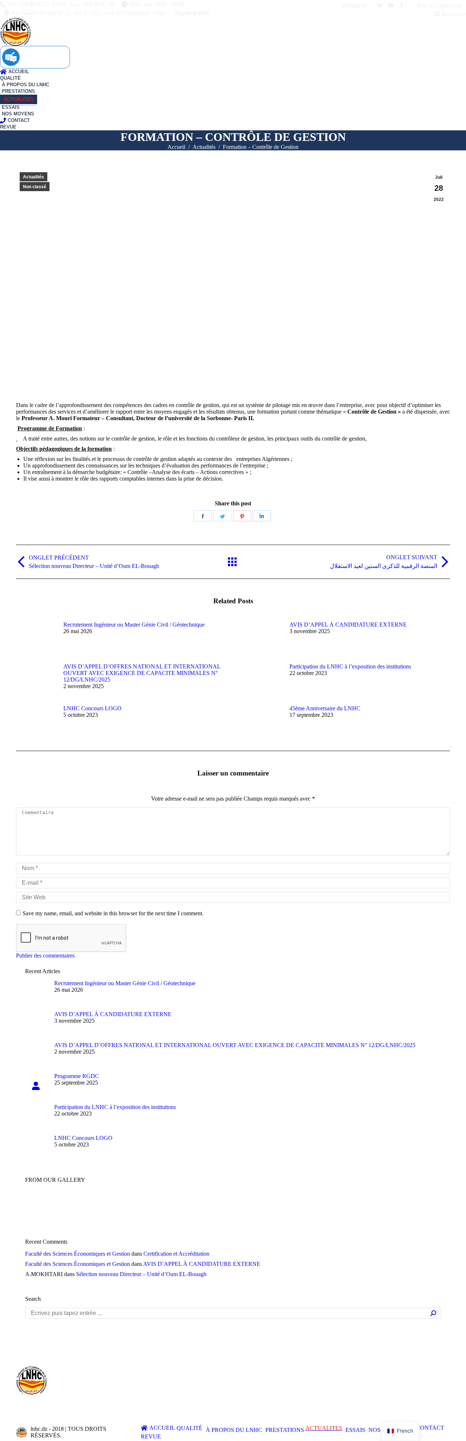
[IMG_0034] (291, 1205)
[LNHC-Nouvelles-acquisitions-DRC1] (235, 1205)
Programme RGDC (76, 1076)
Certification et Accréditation (176, 1254)
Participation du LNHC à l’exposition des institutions (350, 666)
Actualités (204, 147)
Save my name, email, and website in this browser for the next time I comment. (113, 913)
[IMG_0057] (123, 1205)
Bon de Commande (439, 5)
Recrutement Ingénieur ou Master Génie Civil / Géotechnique (134, 624)
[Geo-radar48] (207, 1205)
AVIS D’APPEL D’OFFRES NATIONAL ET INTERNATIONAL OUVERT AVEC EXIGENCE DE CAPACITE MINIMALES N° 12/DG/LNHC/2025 (141, 673)
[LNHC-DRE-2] (347, 1205)
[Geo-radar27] (39, 1205)
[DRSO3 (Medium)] (179, 1205)
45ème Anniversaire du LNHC (324, 708)
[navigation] (400, 1431)
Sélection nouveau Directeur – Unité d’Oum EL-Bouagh (141, 1274)
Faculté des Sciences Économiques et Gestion (77, 1254)
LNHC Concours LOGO (92, 708)
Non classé (34, 186)
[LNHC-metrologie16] (95, 1205)
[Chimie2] (319, 1205)
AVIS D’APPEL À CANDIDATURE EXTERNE (348, 624)
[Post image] (36, 637)
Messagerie (354, 5)
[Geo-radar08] (263, 1205)
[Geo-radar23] (151, 1205)
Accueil (176, 147)
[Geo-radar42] (67, 1205)
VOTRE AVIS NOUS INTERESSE (35, 57)
